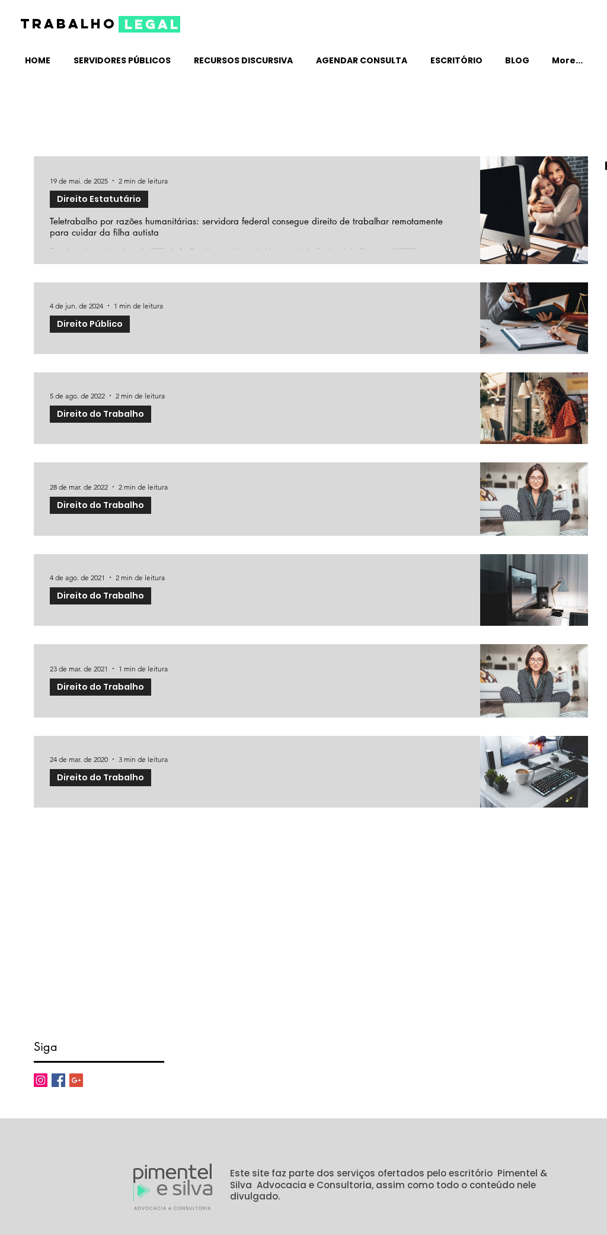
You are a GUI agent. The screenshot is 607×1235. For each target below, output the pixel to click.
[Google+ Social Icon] (76, 1080)
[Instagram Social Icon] (40, 1080)
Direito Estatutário (99, 199)
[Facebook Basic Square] (58, 1080)
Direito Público (90, 324)
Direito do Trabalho (100, 414)
